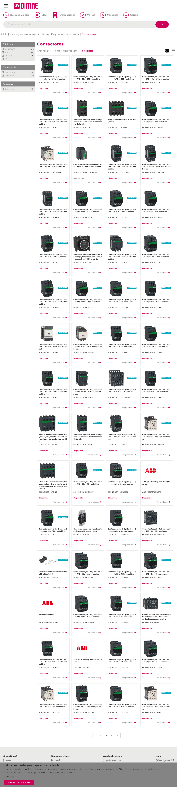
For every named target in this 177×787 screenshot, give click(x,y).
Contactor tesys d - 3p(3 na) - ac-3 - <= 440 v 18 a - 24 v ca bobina (122, 301)
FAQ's (105, 762)
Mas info (9, 776)
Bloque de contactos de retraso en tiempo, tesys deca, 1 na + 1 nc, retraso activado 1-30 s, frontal (87, 256)
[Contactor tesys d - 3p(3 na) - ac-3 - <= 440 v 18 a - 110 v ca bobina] (116, 693)
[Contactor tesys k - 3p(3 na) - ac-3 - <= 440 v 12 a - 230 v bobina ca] (47, 693)
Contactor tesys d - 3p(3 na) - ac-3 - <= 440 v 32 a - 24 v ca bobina (122, 345)
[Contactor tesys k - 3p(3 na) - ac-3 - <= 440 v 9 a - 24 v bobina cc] (150, 518)
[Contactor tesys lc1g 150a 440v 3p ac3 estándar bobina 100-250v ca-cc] (81, 153)
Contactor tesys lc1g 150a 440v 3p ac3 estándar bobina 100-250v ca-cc (87, 166)
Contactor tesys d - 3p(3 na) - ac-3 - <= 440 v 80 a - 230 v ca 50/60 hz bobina (122, 256)
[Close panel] (173, 766)
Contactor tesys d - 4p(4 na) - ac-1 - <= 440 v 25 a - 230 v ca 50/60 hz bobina (53, 662)
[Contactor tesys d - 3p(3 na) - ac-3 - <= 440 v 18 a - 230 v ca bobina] (150, 65)
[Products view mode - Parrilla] (167, 51)
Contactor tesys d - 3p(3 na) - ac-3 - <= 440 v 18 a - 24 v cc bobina (87, 615)
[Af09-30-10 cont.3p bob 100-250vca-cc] (150, 470)
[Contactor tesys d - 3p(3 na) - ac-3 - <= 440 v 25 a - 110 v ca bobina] (47, 518)
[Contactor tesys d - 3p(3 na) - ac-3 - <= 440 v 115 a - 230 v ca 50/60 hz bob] (47, 333)
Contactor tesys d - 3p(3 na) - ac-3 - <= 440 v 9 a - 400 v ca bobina (122, 210)
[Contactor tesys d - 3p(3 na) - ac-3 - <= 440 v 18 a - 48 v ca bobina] (116, 648)
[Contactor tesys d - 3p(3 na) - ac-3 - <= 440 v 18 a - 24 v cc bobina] (81, 603)
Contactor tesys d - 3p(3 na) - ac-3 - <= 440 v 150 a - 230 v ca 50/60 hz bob (87, 391)
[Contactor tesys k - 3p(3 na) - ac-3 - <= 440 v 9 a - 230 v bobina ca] (47, 153)
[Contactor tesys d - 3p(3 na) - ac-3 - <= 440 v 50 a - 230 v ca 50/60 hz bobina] (150, 153)
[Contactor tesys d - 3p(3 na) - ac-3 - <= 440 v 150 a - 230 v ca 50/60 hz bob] (81, 378)
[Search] (162, 24)
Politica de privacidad (165, 760)
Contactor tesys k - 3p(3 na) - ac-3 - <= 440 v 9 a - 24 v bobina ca (122, 390)
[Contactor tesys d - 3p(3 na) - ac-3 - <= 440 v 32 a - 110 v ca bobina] (116, 560)
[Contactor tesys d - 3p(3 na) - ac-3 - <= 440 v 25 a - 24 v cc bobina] (116, 603)
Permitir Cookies (19, 782)
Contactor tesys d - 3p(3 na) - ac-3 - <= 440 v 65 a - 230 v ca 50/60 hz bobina (53, 211)
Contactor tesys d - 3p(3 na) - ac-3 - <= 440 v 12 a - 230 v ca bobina (122, 78)
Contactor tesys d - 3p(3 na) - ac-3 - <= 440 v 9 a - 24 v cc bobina (156, 210)
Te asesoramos (9, 762)
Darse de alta (56, 760)
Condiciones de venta (112, 760)
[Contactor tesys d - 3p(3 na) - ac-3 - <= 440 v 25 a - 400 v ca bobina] (47, 243)
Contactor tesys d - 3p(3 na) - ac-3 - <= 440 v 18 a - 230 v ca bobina (156, 78)
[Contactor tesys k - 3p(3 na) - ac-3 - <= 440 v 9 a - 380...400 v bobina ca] (150, 693)
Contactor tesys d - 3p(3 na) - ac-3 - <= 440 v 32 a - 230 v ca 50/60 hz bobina (53, 121)
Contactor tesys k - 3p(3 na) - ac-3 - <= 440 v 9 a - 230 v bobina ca (53, 165)
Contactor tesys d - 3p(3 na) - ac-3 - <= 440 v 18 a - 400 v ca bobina (156, 255)
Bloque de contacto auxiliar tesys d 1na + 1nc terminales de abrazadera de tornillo (87, 121)
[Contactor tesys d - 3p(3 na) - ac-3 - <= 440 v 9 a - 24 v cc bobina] (150, 198)
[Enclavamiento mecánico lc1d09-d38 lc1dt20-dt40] (47, 560)
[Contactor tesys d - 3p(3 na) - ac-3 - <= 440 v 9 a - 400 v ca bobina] (116, 198)
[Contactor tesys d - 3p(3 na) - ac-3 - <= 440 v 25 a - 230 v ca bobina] (81, 65)
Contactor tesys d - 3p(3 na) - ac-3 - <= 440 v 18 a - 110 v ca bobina (122, 705)
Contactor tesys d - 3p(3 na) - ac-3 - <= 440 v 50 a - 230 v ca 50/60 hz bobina (156, 166)
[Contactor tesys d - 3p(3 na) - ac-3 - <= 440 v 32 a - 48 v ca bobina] (81, 470)
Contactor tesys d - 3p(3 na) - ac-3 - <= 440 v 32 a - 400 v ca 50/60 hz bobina (53, 391)
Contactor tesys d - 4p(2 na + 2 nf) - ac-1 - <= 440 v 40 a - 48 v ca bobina (122, 436)
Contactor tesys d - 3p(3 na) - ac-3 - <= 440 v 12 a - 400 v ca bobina (87, 301)
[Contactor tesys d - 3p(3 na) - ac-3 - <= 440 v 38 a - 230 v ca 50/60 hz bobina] (47, 288)
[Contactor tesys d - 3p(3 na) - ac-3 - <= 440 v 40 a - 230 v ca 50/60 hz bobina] (116, 153)
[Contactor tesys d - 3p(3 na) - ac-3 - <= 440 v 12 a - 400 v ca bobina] (81, 288)
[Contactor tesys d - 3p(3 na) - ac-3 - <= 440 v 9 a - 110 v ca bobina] (150, 560)
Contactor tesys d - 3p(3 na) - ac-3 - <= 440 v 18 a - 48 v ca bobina (122, 661)
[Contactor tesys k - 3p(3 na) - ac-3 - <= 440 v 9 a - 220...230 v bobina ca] (150, 423)
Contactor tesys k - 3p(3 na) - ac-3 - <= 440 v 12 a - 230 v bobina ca (53, 705)
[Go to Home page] (26, 6)
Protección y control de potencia (60, 34)
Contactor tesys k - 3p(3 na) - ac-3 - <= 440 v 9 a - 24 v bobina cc (156, 530)
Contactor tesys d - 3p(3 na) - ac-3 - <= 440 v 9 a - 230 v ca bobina (53, 78)
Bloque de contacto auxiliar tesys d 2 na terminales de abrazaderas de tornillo (87, 436)
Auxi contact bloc (46, 614)
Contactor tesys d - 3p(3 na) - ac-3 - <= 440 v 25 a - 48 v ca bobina (156, 390)
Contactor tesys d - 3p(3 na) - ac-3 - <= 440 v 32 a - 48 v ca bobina (87, 483)
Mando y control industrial (24, 34)
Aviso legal (160, 762)
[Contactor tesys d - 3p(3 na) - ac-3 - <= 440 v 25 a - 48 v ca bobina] (150, 378)
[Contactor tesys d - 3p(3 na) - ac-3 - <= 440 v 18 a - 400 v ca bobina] (150, 243)
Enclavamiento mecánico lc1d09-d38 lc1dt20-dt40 (53, 573)
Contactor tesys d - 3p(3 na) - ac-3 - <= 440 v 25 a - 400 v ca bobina (53, 255)
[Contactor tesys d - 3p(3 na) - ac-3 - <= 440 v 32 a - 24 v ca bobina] (116, 333)
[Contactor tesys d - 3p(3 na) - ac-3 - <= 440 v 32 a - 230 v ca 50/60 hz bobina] (47, 108)
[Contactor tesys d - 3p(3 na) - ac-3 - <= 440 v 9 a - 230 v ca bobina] (47, 65)
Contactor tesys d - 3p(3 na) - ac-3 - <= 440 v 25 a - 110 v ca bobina (53, 530)
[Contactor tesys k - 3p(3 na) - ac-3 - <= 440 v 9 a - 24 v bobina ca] (116, 378)
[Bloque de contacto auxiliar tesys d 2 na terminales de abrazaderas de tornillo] (81, 423)
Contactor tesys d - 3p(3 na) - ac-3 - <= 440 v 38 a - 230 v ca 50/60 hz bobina (53, 302)
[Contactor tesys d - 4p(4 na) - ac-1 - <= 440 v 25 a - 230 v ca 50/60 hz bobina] (47, 648)
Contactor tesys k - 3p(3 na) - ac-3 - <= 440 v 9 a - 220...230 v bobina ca (156, 436)
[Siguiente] (123, 735)
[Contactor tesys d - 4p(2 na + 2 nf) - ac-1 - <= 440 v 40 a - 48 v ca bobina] (116, 423)
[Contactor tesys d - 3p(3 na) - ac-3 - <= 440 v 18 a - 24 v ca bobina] (116, 288)
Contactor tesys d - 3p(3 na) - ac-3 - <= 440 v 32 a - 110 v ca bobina (122, 573)
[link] (89, 735)
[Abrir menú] (6, 6)
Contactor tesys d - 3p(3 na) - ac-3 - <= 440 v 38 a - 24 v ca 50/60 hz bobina (87, 706)
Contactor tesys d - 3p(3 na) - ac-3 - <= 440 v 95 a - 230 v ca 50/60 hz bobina (87, 346)
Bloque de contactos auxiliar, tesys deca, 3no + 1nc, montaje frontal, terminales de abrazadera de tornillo (53, 485)
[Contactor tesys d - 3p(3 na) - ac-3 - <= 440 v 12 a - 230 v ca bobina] (116, 65)
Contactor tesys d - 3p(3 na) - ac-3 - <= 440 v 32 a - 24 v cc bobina (122, 530)
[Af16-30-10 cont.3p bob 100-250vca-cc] (81, 648)
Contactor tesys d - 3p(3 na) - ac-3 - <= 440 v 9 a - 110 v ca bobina (156, 573)
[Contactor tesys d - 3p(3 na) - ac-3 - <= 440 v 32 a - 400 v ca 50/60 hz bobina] (47, 378)
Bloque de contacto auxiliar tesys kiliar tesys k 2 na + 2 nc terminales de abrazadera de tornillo (156, 616)
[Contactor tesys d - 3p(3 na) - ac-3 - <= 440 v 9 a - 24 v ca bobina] (150, 108)
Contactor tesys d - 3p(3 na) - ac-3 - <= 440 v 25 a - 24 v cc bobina (122, 615)
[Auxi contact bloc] (47, 603)
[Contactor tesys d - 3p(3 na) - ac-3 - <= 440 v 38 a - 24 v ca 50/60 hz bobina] (81, 693)
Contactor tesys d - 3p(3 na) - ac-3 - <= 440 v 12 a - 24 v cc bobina (156, 345)
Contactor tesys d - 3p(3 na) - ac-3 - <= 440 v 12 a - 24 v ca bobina (87, 210)
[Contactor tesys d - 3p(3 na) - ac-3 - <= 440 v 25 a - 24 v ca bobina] (150, 288)
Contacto (54, 762)
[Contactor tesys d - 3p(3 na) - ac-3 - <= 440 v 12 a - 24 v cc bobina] (150, 333)
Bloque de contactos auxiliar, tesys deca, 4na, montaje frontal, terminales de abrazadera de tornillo (53, 437)
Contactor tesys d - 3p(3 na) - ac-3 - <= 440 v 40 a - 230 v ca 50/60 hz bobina (122, 166)
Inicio (4, 34)
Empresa (7, 760)
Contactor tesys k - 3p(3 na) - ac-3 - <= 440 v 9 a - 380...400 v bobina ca (156, 706)
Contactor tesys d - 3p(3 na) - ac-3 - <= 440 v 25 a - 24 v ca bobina (156, 301)
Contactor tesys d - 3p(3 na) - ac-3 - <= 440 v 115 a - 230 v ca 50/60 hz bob (53, 346)
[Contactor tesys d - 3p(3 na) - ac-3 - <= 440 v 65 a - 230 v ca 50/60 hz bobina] (47, 198)
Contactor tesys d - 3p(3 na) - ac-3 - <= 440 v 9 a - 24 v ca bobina (156, 120)
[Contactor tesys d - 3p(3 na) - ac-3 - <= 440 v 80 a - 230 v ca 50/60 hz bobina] (116, 243)
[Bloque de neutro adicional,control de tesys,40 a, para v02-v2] (81, 518)
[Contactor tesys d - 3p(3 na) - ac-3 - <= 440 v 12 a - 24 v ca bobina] (81, 198)
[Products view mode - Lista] (173, 51)
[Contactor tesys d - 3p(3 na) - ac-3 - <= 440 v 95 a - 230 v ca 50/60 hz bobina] (81, 333)
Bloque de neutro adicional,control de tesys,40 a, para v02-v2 (87, 530)
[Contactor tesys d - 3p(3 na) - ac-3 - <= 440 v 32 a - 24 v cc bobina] (116, 518)
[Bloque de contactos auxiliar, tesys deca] (116, 108)
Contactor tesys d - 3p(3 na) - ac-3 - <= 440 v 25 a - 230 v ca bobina (87, 78)
